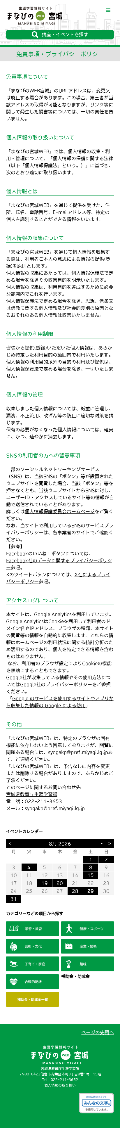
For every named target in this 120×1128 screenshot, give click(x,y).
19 (44, 883)
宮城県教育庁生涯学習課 (31, 794)
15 (90, 875)
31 (13, 899)
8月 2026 (60, 843)
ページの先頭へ (97, 1032)
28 (75, 891)
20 (60, 883)
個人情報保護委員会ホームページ (60, 511)
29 (90, 891)
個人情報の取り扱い (60, 1085)
